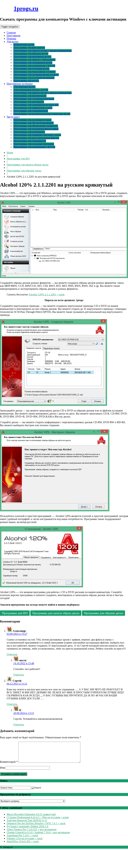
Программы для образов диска (24, 170)
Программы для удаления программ (33, 98)
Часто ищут (13, 116)
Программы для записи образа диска (27, 164)
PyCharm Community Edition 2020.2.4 (27, 826)
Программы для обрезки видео (30, 53)
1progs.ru (26, 8)
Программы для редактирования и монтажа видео (41, 113)
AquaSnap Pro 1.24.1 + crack (22, 835)
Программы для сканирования (30, 110)
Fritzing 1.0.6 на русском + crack (24, 838)
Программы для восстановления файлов (36, 137)
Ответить (12, 654)
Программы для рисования (28, 101)
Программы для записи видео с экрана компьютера (42, 50)
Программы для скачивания (29, 131)
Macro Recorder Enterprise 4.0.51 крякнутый (31, 814)
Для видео (12, 41)
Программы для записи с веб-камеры (34, 59)
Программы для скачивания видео (32, 62)
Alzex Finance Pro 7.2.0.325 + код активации (31, 829)
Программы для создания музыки (32, 119)
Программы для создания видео (31, 68)
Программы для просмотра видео (32, 56)
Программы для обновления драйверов (35, 125)
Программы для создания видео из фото (36, 74)
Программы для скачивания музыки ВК (36, 104)
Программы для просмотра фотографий (35, 128)
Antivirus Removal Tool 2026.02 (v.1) (27, 820)
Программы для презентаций (29, 95)
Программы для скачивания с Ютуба (34, 65)
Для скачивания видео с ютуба (30, 89)
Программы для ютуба (26, 80)
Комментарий (9, 761)
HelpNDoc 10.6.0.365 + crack (23, 841)
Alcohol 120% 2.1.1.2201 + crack (46, 294)
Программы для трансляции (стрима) (34, 71)
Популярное (13, 35)
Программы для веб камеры (29, 47)
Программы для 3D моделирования (33, 122)
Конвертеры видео (23, 44)
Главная (11, 32)
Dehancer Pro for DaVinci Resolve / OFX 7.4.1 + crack (36, 823)
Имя (2, 767)
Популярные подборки (20, 83)
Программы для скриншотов (29, 140)
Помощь (11, 38)
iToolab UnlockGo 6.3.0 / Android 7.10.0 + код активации (38, 832)
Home (10, 152)
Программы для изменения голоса (32, 107)
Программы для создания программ (33, 143)
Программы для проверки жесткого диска (37, 134)
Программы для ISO (18, 158)
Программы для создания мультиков (33, 77)
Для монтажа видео (24, 86)
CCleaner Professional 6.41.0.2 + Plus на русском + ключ (38, 817)
